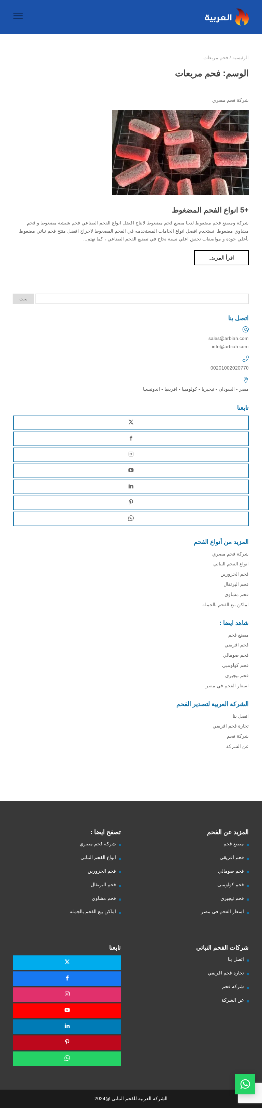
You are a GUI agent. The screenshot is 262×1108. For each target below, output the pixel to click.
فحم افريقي (236, 644)
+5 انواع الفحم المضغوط (210, 210)
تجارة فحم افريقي (231, 726)
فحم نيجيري (237, 675)
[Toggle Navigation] (18, 17)
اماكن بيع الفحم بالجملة (225, 604)
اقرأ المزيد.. (221, 258)
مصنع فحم (238, 635)
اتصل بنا (241, 716)
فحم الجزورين (234, 574)
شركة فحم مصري (230, 100)
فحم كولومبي (235, 665)
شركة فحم (238, 736)
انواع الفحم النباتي (231, 563)
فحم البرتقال (236, 584)
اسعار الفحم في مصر (227, 685)
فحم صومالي (236, 655)
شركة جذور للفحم (236, 786)
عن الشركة (237, 746)
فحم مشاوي (236, 594)
